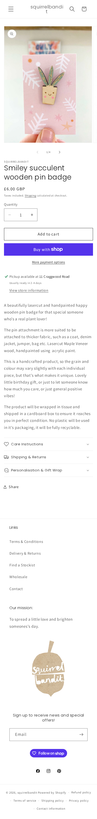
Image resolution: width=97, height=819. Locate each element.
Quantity (11, 204)
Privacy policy (79, 801)
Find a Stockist (22, 565)
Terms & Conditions (26, 541)
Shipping (30, 195)
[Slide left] (37, 152)
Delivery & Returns (25, 553)
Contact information (51, 809)
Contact (16, 588)
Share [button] (14, 486)
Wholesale (18, 576)
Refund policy (81, 792)
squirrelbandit (27, 792)
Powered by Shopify (52, 792)
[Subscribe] (81, 734)
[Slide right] (59, 152)
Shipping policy (52, 801)
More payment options (48, 262)
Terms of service (24, 801)
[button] (11, 9)
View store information (28, 290)
